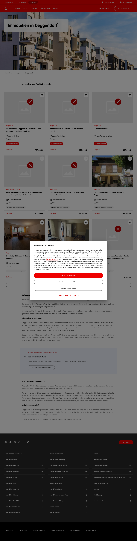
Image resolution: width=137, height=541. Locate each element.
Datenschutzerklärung (52, 260)
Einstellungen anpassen (68, 288)
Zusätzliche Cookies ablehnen (68, 282)
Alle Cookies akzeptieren (68, 275)
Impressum (76, 295)
